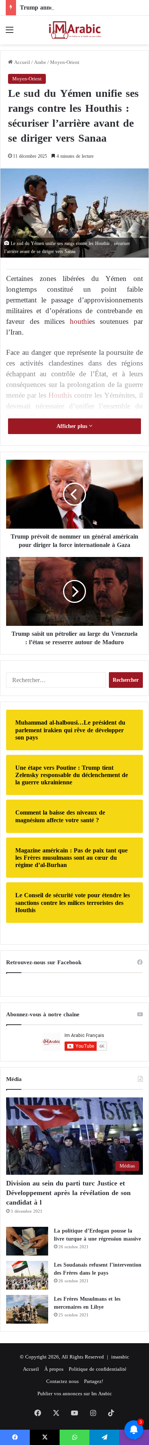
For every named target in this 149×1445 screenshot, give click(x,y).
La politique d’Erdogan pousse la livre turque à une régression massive (97, 1235)
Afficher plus (73, 426)
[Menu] (9, 32)
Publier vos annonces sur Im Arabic (74, 1393)
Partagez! (93, 1381)
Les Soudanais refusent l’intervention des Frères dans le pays (97, 1269)
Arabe (40, 62)
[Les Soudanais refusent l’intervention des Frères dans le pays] (27, 1275)
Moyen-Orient (64, 62)
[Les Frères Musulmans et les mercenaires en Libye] (27, 1309)
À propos (53, 1369)
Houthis (60, 395)
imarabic (120, 1357)
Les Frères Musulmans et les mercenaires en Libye (87, 1303)
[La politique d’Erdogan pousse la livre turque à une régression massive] (27, 1241)
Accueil (21, 62)
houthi (79, 321)
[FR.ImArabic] (74, 30)
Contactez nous (62, 1381)
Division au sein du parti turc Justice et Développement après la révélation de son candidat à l (68, 1193)
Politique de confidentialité (97, 1369)
